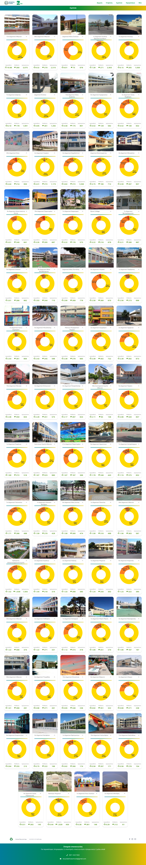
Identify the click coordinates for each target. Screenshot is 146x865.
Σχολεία (119, 3)
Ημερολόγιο (130, 3)
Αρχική (99, 3)
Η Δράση (109, 3)
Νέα (140, 3)
